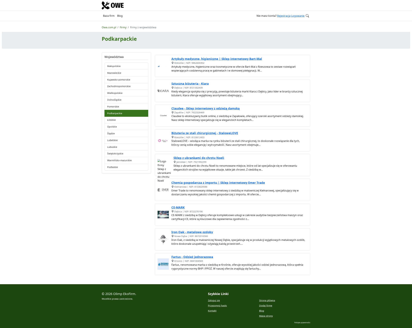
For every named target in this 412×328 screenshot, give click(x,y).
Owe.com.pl (109, 27)
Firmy (123, 27)
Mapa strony (266, 315)
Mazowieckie (114, 72)
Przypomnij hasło (217, 305)
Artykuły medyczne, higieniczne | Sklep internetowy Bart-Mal (216, 59)
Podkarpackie (114, 113)
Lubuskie (112, 146)
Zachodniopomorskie (119, 86)
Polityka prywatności (302, 322)
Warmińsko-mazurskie (119, 160)
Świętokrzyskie (115, 153)
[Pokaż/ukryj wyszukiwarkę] (307, 15)
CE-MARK (178, 207)
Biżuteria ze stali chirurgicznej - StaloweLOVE (204, 133)
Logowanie (297, 16)
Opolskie (112, 126)
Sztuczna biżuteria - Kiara (190, 83)
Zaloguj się (214, 300)
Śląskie (111, 133)
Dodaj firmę (265, 305)
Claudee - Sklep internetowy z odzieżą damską (205, 108)
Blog (120, 16)
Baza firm (109, 16)
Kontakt (212, 310)
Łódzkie (111, 119)
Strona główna (267, 300)
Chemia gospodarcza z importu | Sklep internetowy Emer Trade (218, 183)
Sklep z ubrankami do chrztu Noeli (198, 158)
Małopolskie (114, 66)
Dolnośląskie (114, 99)
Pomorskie (113, 106)
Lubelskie (112, 140)
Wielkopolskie (114, 93)
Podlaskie (112, 167)
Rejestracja (283, 16)
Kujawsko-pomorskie (118, 79)
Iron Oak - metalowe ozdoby (192, 232)
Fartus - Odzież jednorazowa (192, 257)
